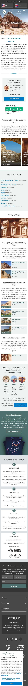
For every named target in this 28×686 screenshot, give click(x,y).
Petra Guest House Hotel (18, 312)
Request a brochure (14, 431)
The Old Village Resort (19, 328)
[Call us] (4, 12)
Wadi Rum (4, 187)
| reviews (13, 111)
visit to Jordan (5, 62)
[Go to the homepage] (14, 12)
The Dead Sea (5, 195)
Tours (8, 38)
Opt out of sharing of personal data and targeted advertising (11, 678)
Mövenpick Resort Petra (17, 320)
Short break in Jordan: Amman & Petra (9, 155)
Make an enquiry (14, 98)
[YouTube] (16, 639)
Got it (11, 683)
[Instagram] (11, 639)
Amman (6, 64)
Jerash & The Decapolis (8, 206)
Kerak (2, 190)
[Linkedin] (20, 639)
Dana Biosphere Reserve (8, 185)
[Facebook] (7, 639)
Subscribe (14, 586)
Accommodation (16, 38)
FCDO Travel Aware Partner (14, 540)
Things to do (10, 41)
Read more (14, 73)
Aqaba (3, 193)
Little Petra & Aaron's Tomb (9, 180)
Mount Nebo (5, 201)
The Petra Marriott (18, 303)
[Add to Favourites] (2, 32)
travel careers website (14, 630)
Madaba (3, 198)
